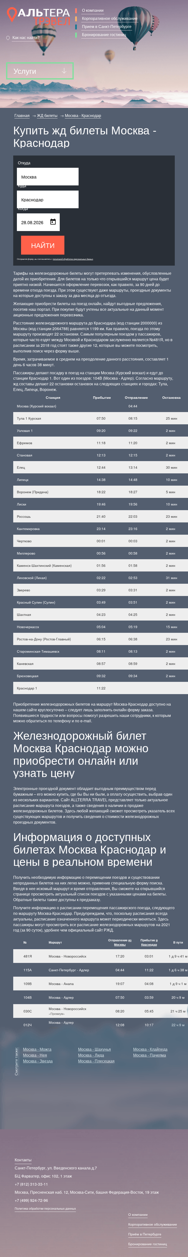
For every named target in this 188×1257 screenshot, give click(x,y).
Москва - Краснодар (83, 115)
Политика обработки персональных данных (45, 1208)
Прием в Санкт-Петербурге (106, 26)
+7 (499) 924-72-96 (31, 1200)
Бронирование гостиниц (104, 34)
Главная (22, 115)
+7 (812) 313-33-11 (31, 1184)
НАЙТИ (43, 245)
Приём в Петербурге (144, 1233)
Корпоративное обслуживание (110, 18)
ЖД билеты (47, 115)
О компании (93, 10)
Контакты (23, 1160)
